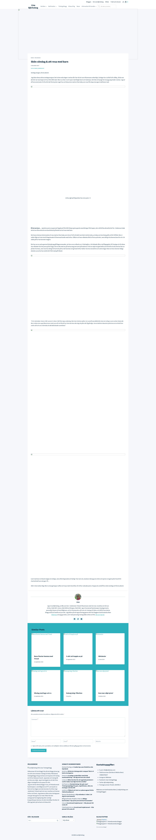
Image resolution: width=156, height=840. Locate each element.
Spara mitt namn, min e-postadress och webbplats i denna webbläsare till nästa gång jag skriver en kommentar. (62, 746)
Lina (78, 602)
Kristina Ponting (66, 767)
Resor (78, 6)
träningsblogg (32, 776)
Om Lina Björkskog (98, 2)
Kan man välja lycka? (105, 693)
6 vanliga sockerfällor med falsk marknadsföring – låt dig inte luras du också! (76, 776)
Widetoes (54, 615)
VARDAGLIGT (41, 68)
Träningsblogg (62, 6)
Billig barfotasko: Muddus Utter (71, 799)
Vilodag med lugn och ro (42, 693)
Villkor (107, 2)
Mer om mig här (99, 615)
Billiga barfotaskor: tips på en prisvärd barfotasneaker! (77, 799)
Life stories (34, 68)
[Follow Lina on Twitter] (78, 619)
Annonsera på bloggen (102, 827)
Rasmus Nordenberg (68, 794)
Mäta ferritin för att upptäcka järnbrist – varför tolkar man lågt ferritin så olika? (78, 781)
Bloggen (88, 2)
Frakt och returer (116, 2)
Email (66, 741)
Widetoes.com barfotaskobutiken (106, 790)
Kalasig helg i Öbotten (74, 693)
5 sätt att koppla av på (74, 656)
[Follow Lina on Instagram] (81, 619)
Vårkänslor (102, 656)
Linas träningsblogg (111, 780)
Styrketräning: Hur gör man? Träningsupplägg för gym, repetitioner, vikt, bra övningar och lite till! (77, 786)
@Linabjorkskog (108, 782)
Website (98, 741)
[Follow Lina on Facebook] (74, 619)
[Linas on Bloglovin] (112, 819)
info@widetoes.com (109, 770)
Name (34, 741)
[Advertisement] (78, 213)
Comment (35, 719)
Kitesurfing (71, 6)
